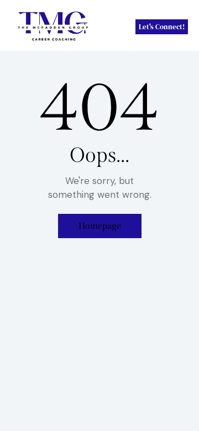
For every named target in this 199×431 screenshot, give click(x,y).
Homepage (99, 225)
